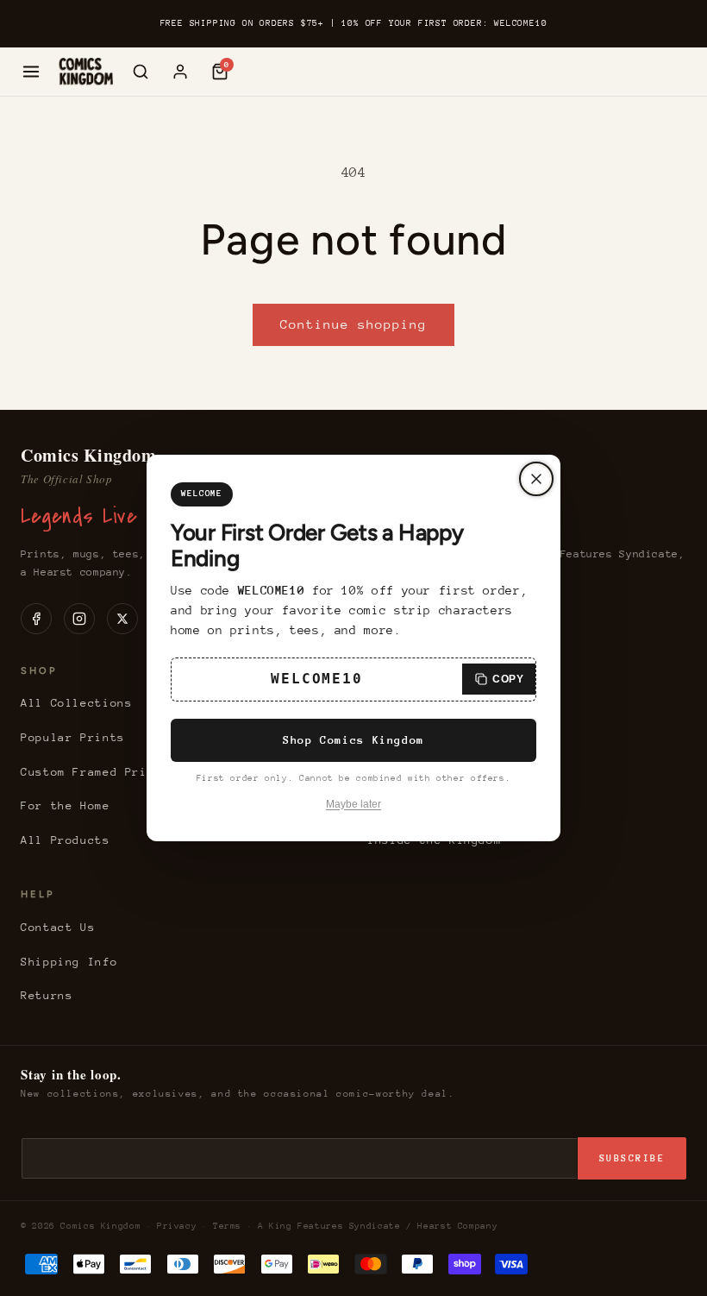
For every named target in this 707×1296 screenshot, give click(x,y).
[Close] (536, 479)
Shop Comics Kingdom (353, 739)
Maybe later (353, 804)
